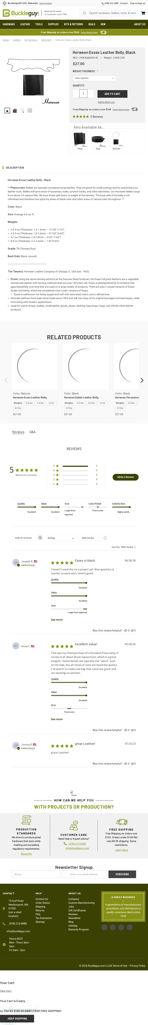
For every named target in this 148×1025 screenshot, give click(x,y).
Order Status (43, 902)
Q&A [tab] (32, 432)
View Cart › (6, 990)
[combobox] (107, 13)
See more (57, 619)
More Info (26, 853)
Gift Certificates (77, 910)
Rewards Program (78, 929)
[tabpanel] (34, 380)
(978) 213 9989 (77, 843)
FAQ (38, 914)
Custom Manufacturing (81, 902)
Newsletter (74, 918)
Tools (39, 24)
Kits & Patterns (73, 24)
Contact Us (42, 899)
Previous (6, 380)
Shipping (40, 906)
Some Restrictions (89, 32)
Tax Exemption (44, 918)
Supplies (53, 24)
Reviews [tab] (18, 432)
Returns (40, 910)
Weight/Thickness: (84, 71)
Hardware (9, 24)
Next (141, 380)
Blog (70, 921)
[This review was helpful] (126, 630)
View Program (45, 3)
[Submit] (84, 13)
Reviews (73, 914)
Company (73, 899)
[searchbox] (24, 537)
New (103, 24)
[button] (74, 167)
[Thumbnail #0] (7, 110)
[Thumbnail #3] (29, 110)
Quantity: (79, 85)
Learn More (121, 850)
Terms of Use (120, 965)
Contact (124, 3)
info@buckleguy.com (77, 848)
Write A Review (125, 477)
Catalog (72, 925)
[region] (33, 110)
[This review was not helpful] (132, 630)
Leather (25, 24)
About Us (139, 24)
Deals (91, 24)
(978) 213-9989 (111, 3)
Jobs (71, 906)
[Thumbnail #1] (15, 110)
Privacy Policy (137, 965)
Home (21, 13)
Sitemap (40, 921)
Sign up (141, 3)
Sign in (133, 3)
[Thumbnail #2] (22, 110)
